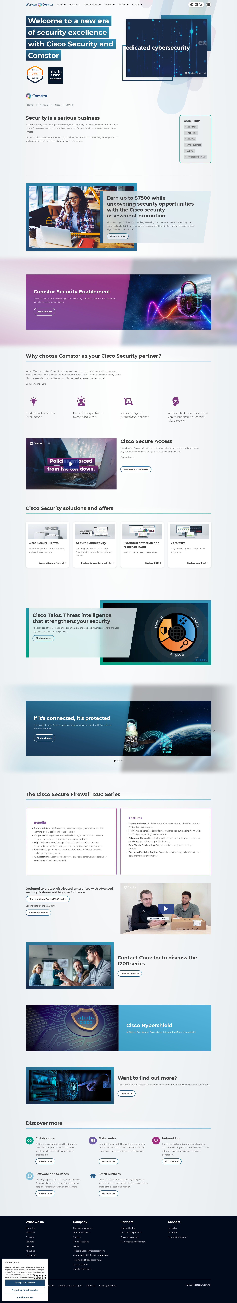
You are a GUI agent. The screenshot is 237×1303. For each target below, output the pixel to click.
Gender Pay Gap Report (71, 1285)
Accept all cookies (25, 1282)
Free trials (191, 133)
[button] (191, 4)
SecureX (191, 139)
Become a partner (129, 1237)
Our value (30, 1228)
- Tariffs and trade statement (87, 1260)
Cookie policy (39, 1277)
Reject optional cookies (25, 1290)
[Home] (39, 4)
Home (30, 105)
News (76, 1246)
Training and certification (132, 1241)
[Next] (214, 730)
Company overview (83, 1228)
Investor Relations (82, 1269)
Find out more (117, 236)
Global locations (81, 1241)
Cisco (57, 105)
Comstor (30, 1237)
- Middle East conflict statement (89, 1251)
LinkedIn (172, 1228)
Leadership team (81, 1232)
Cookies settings (25, 1297)
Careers (77, 1237)
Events (190, 151)
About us (30, 1251)
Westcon (30, 1232)
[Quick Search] (200, 4)
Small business (194, 145)
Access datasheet (38, 912)
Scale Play (191, 127)
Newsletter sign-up (196, 157)
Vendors (44, 105)
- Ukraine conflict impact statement (91, 1255)
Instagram (173, 1232)
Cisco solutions (43, 137)
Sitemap (90, 1285)
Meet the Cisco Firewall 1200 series (47, 899)
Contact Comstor (130, 973)
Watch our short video (136, 469)
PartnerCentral (127, 1228)
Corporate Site (80, 1264)
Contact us (126, 1093)
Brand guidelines (107, 1285)
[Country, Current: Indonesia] (196, 4)
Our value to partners (131, 1232)
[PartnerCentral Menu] (208, 4)
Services (30, 1246)
